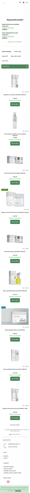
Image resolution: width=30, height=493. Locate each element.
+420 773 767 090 (12, 447)
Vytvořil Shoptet (16, 434)
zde (13, 491)
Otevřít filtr (6, 66)
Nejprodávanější (16, 56)
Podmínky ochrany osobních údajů (12, 473)
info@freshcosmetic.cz (14, 444)
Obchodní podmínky (9, 466)
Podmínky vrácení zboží (10, 471)
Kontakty (6, 456)
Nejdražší (5, 56)
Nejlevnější (17, 51)
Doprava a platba (8, 469)
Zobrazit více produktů (14, 42)
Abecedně (5, 61)
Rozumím (18, 491)
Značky (5, 458)
